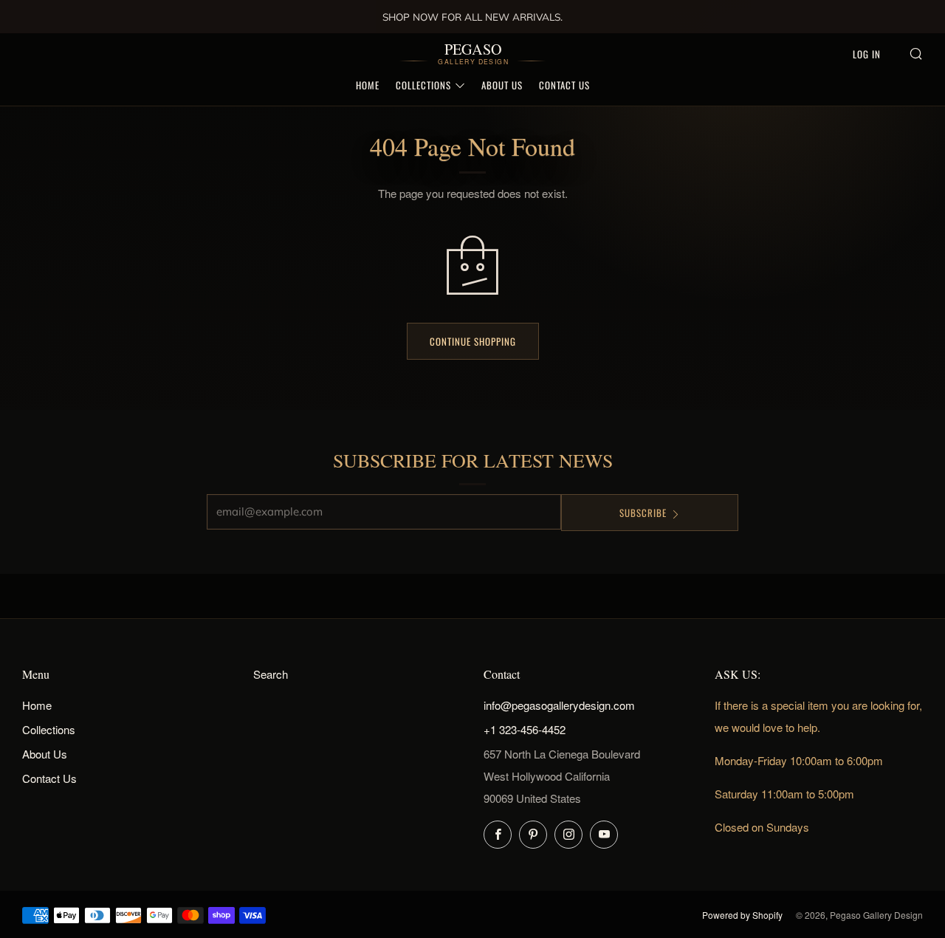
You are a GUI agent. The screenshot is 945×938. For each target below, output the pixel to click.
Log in (867, 54)
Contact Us (564, 85)
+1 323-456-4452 (525, 729)
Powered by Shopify (742, 914)
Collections (423, 85)
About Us (502, 85)
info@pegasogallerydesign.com (559, 705)
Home (367, 85)
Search (270, 674)
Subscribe (643, 512)
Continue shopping (473, 341)
